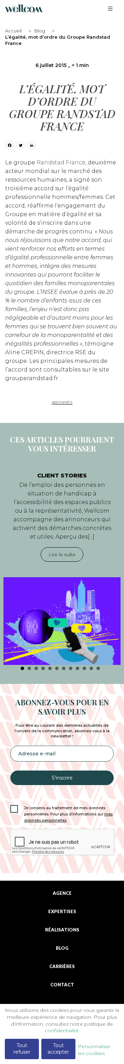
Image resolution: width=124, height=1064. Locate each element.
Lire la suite (62, 554)
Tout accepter (58, 1048)
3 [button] (36, 668)
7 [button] (63, 668)
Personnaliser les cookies (94, 1049)
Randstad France (61, 162)
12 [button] (98, 668)
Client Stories (62, 475)
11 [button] (91, 668)
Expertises (62, 911)
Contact (62, 985)
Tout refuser (21, 1048)
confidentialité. (62, 1030)
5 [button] (50, 668)
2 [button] (29, 668)
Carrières (62, 966)
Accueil (13, 30)
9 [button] (77, 668)
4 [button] (43, 668)
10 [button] (84, 668)
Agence (62, 893)
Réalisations (62, 930)
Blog (39, 30)
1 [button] (22, 668)
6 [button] (57, 668)
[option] (62, 565)
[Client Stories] (62, 621)
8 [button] (70, 668)
